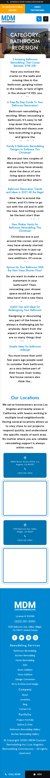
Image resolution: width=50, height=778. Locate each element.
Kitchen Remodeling (25, 655)
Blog (25, 704)
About (25, 694)
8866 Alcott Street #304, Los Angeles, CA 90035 (25, 463)
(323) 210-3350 (25, 473)
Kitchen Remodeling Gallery (25, 734)
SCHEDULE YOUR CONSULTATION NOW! (26, 2)
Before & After (25, 724)
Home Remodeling (25, 660)
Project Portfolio (25, 719)
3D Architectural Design (12, 9)
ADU (25, 664)
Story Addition (25, 674)
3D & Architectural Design (25, 684)
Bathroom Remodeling (25, 650)
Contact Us (25, 709)
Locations (25, 699)
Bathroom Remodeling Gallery (25, 729)
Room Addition (25, 669)
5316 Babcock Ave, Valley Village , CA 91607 (25, 530)
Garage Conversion (25, 679)
